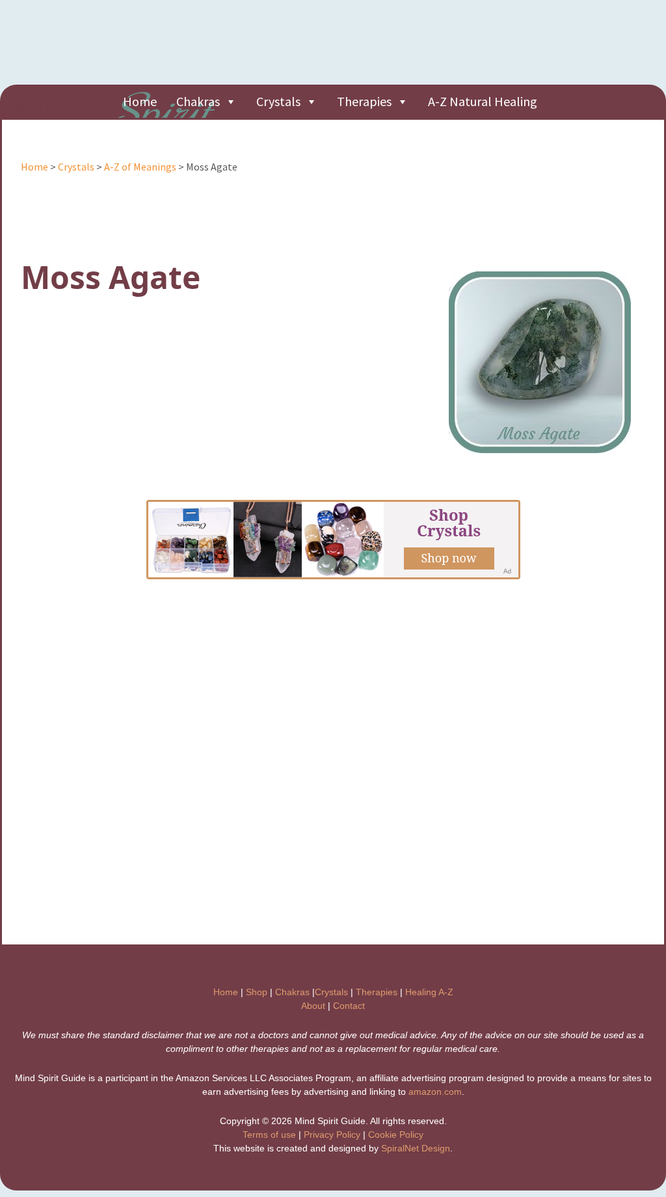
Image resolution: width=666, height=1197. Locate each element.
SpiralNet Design (415, 1148)
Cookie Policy (395, 1134)
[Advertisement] (416, 49)
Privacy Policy (332, 1134)
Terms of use (269, 1134)
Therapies (364, 101)
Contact (349, 1005)
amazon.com (435, 1091)
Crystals (278, 101)
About (313, 1005)
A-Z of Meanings (140, 166)
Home (140, 101)
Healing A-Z (429, 992)
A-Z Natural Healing (482, 101)
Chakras (198, 101)
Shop (256, 992)
